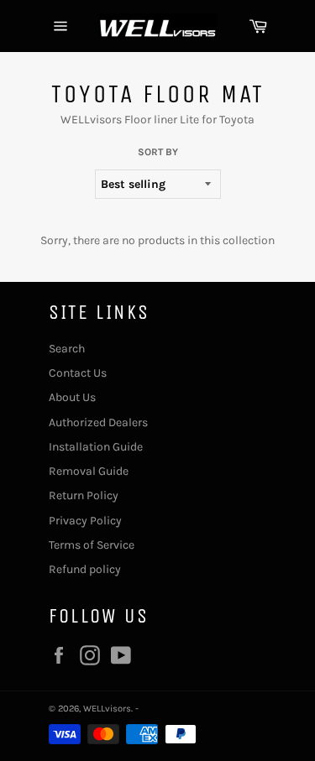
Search (67, 348)
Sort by (158, 152)
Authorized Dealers (98, 422)
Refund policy (85, 569)
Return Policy (83, 495)
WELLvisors (107, 708)
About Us (72, 397)
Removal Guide (89, 471)
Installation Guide (96, 447)
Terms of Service (91, 545)
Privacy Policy (85, 520)
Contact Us (78, 373)
